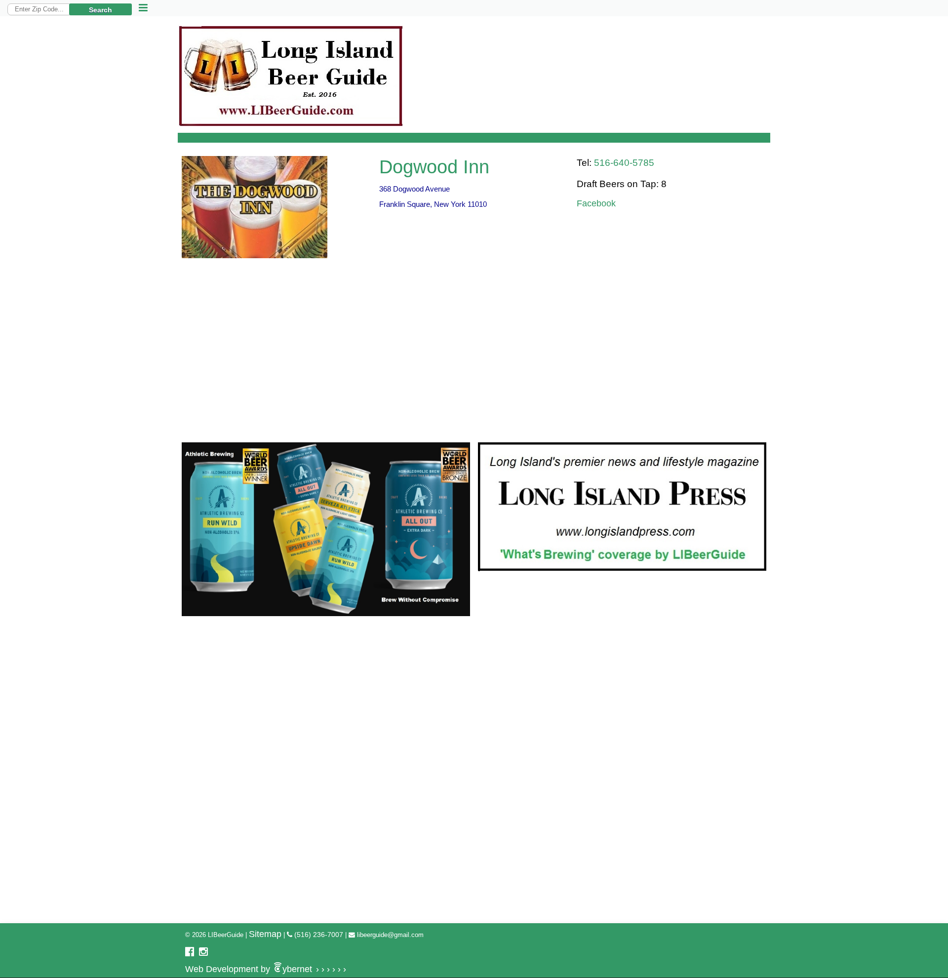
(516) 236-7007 (317, 935)
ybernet (265, 969)
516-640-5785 (624, 162)
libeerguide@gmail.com (389, 935)
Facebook (596, 203)
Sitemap (265, 934)
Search (100, 10)
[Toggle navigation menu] (143, 8)
